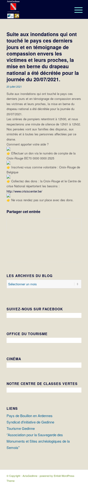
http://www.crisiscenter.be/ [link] (24, 191)
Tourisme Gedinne (21, 428)
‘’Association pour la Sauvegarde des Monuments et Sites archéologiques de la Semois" (38, 441)
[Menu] (75, 9)
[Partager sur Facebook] (44, 225)
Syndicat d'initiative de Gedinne (30, 421)
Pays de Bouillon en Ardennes (30, 415)
